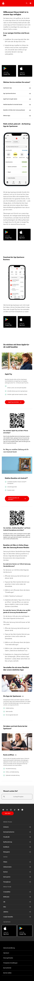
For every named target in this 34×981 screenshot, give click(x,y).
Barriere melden (7, 973)
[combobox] (17, 797)
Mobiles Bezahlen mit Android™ (16, 478)
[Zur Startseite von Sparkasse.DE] (3, 3)
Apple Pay (8, 374)
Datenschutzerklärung (9, 948)
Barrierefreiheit (7, 968)
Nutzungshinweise (8, 958)
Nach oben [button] (7, 813)
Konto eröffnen (8, 755)
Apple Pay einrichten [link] (13, 402)
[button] (30, 3)
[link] (17, 379)
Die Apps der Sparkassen (12, 696)
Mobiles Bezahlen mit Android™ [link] (13, 498)
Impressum (6, 953)
